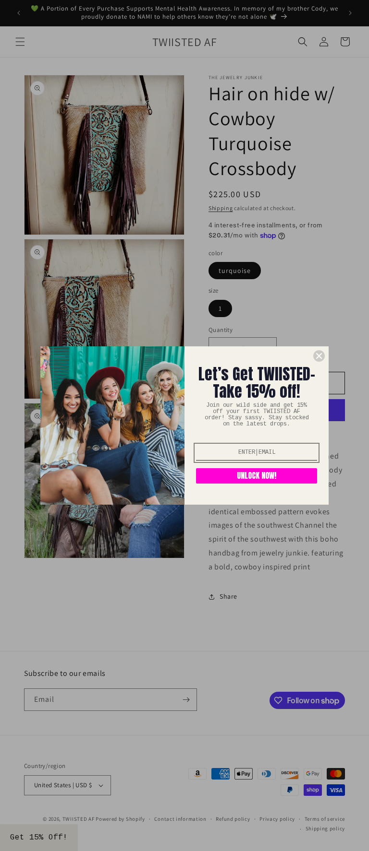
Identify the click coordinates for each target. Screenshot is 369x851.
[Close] (319, 356)
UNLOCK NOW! (256, 475)
